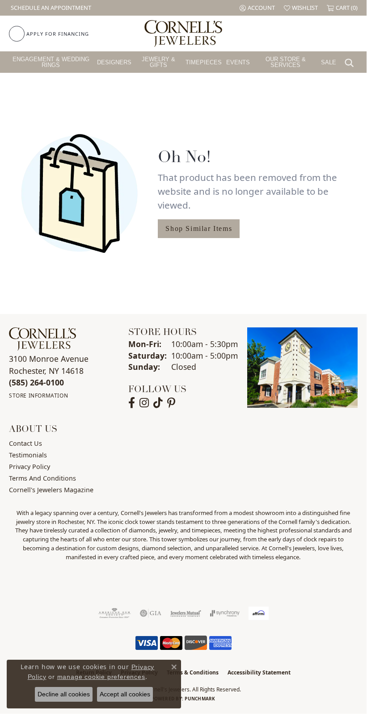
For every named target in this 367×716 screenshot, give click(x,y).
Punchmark (200, 698)
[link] (50, 8)
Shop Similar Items (198, 228)
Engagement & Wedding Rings (51, 62)
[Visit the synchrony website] (225, 613)
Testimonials (28, 455)
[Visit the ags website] (114, 613)
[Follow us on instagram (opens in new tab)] (144, 403)
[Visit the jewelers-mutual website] (185, 613)
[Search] (351, 62)
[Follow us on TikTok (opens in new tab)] (158, 403)
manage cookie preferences (101, 676)
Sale (328, 62)
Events (238, 62)
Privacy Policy (29, 466)
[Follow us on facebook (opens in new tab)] (131, 403)
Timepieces (204, 62)
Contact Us (25, 443)
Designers (114, 62)
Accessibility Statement (259, 672)
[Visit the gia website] (150, 613)
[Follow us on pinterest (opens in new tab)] (171, 403)
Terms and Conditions (42, 478)
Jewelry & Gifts (158, 62)
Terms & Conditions (193, 672)
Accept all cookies (125, 694)
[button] (257, 8)
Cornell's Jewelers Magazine (51, 490)
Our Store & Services (286, 62)
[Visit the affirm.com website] (259, 613)
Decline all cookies (64, 694)
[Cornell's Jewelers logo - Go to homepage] (183, 33)
